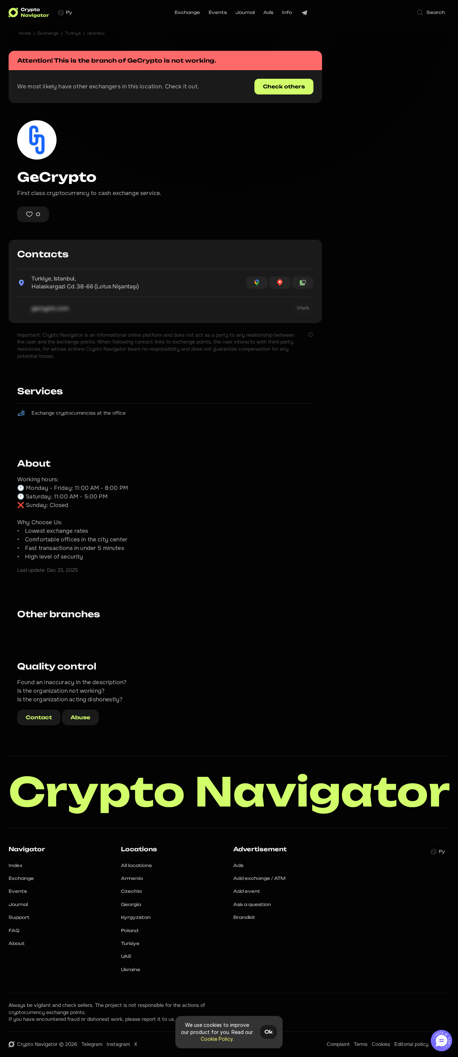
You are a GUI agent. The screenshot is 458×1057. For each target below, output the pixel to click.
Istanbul (95, 33)
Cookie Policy (217, 1039)
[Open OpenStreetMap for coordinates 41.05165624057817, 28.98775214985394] (302, 283)
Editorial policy (411, 1044)
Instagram (118, 1044)
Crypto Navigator (229, 791)
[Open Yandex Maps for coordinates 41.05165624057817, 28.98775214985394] (280, 283)
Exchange (48, 33)
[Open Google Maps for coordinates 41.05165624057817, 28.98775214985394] (257, 283)
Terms (360, 1044)
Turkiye (73, 33)
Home (25, 33)
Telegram (92, 1044)
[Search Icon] (431, 12)
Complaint (338, 1044)
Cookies (381, 1044)
